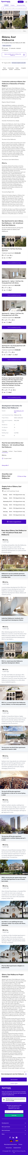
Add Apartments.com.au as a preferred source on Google (15, 1099)
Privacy (20, 1144)
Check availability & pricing (14, 263)
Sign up (20, 2)
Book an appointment (15, 522)
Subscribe (14, 1115)
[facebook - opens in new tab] (10, 1137)
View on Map (22, 476)
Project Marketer (18, 451)
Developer (4, 451)
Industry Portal (17, 1147)
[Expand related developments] (25, 1072)
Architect (11, 451)
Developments (4, 31)
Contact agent (14, 1083)
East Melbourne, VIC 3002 (15, 31)
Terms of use (9, 1147)
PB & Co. (4, 455)
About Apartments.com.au (10, 1144)
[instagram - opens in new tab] (16, 1137)
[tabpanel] (14, 460)
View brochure (14, 1079)
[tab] (5, 451)
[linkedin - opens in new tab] (13, 1137)
